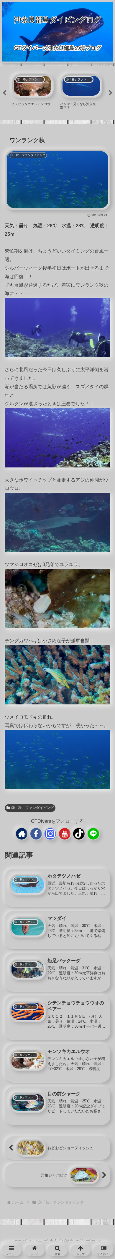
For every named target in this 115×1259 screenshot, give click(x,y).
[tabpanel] (32, 92)
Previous (4, 93)
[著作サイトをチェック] (21, 833)
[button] (100, 955)
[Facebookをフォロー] (36, 833)
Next (111, 93)
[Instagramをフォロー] (50, 833)
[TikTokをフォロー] (79, 833)
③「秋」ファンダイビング (32, 808)
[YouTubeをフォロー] (64, 833)
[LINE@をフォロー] (93, 833)
